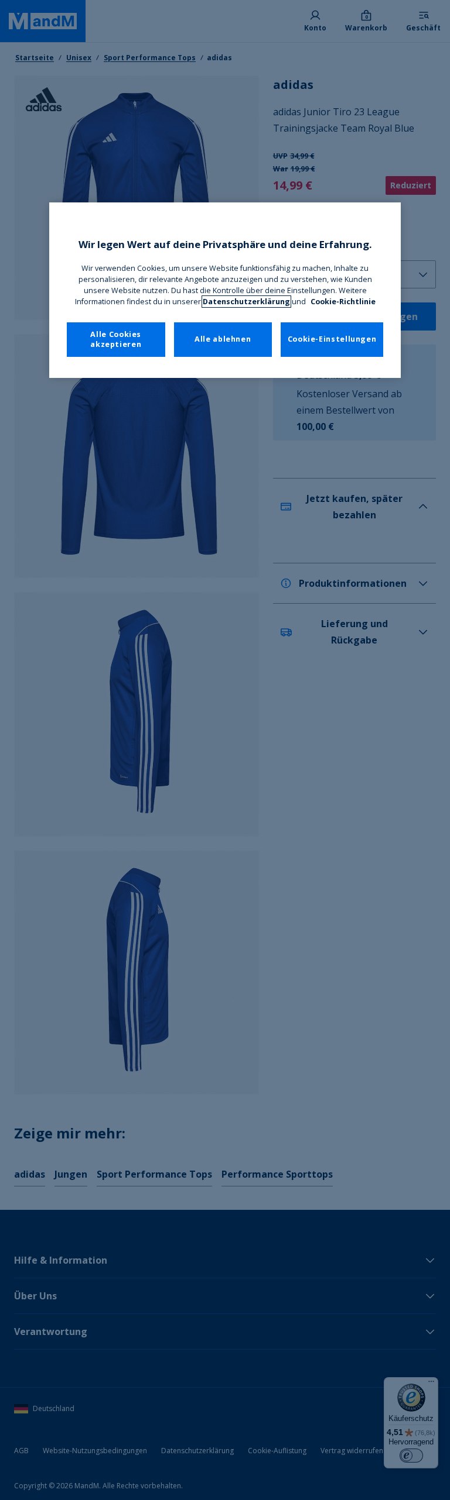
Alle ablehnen (223, 339)
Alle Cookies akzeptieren (115, 339)
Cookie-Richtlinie (343, 302)
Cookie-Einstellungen (332, 339)
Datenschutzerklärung (246, 302)
